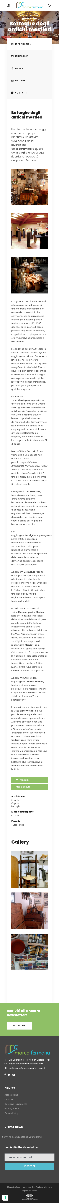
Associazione (11, 1094)
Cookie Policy (11, 1113)
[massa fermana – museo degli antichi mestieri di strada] (29, 187)
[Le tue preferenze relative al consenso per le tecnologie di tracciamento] (5, 1198)
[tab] (29, 44)
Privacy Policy (12, 1108)
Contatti (9, 1099)
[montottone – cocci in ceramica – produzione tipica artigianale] (29, 275)
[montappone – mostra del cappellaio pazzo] (29, 231)
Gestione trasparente (16, 1104)
